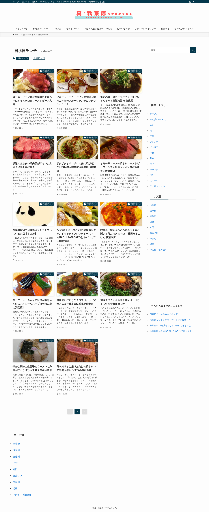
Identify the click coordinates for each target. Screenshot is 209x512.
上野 (152, 222)
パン (152, 175)
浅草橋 (153, 210)
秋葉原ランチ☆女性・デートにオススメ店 (170, 320)
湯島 (152, 244)
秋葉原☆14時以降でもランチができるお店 (170, 325)
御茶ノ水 (154, 233)
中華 (152, 136)
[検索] (194, 1)
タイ (152, 164)
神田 (152, 227)
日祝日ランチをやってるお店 (164, 314)
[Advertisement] (173, 77)
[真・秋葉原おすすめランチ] (104, 15)
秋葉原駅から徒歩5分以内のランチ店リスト (171, 331)
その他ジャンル (157, 186)
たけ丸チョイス (22, 58)
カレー (153, 125)
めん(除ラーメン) (158, 119)
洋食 (152, 153)
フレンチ (154, 141)
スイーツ (154, 180)
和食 (152, 158)
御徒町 (153, 216)
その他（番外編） (158, 249)
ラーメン (154, 113)
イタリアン (155, 147)
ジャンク (154, 169)
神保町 (153, 238)
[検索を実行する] (193, 50)
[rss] (190, 1)
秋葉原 (153, 205)
